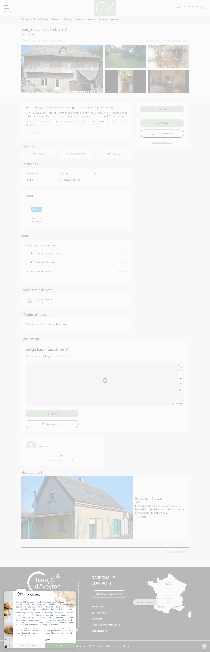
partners (30, 602)
